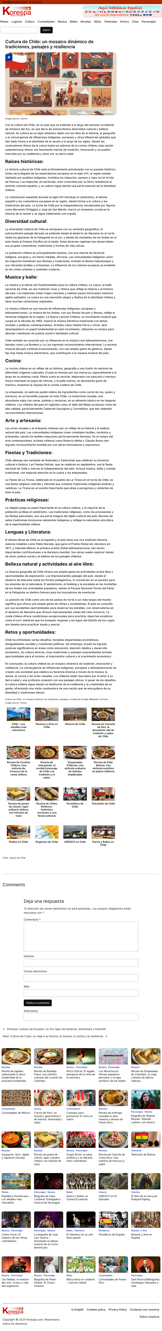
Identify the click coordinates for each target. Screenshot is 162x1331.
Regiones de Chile (47, 841)
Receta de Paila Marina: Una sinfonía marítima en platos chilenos (103, 767)
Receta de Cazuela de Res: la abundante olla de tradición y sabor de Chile (103, 730)
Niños (69, 1275)
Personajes (81, 1067)
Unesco (103, 1192)
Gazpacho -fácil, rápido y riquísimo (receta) (15, 1156)
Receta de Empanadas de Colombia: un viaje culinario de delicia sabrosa (144, 1076)
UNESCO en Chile (75, 841)
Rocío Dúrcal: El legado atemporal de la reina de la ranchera (80, 1074)
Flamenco (79, 1230)
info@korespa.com (15, 2)
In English (36, 2)
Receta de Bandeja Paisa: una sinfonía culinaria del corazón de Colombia (48, 1076)
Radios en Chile (18, 841)
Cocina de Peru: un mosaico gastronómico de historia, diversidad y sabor (48, 1117)
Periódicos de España (112, 1234)
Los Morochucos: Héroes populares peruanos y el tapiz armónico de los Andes (112, 1076)
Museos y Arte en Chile (47, 725)
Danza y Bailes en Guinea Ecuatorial (77, 1198)
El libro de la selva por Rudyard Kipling (144, 1198)
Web (26, 986)
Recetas (6, 1067)
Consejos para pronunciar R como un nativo (79, 1116)
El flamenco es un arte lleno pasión (79, 1236)
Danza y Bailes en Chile (103, 843)
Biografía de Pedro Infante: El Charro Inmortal (45, 1283)
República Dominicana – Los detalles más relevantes (16, 1199)
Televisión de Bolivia (143, 1154)
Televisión (136, 1150)
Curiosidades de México (16, 1112)
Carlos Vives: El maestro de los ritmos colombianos (14, 1238)
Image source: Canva (16, 118)
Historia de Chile (75, 724)
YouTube (103, 699)
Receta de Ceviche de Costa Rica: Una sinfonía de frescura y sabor (112, 1159)
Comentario (32, 919)
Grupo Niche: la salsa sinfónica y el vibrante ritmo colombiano (79, 1158)
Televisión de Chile (103, 803)
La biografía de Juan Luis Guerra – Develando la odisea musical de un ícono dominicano (46, 1241)
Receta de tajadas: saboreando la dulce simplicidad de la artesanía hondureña (14, 1076)
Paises (5, 1192)
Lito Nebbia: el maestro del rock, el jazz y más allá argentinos (15, 1283)
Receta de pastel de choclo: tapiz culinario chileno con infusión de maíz (18, 809)
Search (46, 30)
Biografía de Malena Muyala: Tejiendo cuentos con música (143, 1119)
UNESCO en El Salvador (108, 1198)
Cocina (37, 1108)
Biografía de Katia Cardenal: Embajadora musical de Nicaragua (47, 1199)
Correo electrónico (35, 971)
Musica (70, 1067)
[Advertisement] (142, 92)
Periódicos (104, 1230)
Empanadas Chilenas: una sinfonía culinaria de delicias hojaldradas (75, 768)
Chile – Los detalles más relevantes (18, 727)
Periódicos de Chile (75, 805)
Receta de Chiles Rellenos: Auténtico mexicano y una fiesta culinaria (46, 809)
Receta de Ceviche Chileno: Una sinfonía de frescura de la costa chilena (18, 768)
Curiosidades (8, 1108)
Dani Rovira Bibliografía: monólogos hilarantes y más (145, 1283)
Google (84, 699)
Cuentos (135, 1192)
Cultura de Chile (17, 857)
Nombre (29, 956)
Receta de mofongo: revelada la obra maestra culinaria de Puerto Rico (111, 1117)
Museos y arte (139, 1230)
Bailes (69, 1192)
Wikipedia (94, 699)
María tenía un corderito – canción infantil (80, 1281)
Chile (5, 857)
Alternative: (31, 1011)
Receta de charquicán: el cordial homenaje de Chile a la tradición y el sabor (46, 770)
